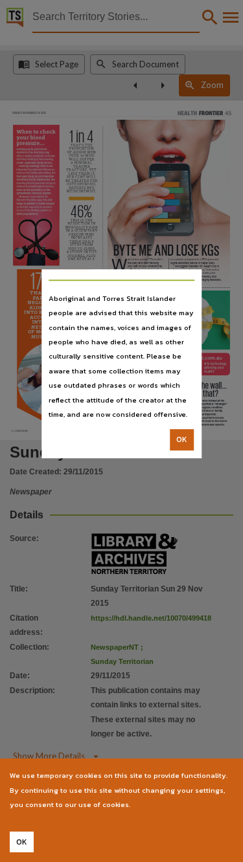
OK (181, 440)
